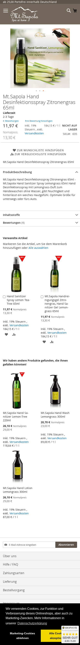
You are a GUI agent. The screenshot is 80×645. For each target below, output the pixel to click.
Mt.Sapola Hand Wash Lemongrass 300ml (55, 414)
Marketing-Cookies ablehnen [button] (22, 636)
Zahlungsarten (13, 573)
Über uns (10, 556)
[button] (36, 91)
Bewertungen (13, 222)
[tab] (40, 172)
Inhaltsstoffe (11, 215)
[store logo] (24, 14)
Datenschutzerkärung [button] (32, 623)
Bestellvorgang (14, 590)
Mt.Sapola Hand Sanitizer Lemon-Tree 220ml (16, 416)
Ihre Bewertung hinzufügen (38, 120)
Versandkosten (34, 133)
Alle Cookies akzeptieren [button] (57, 636)
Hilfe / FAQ (10, 564)
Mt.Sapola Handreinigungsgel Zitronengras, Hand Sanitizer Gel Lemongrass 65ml (57, 303)
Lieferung (10, 581)
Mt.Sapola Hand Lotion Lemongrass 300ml (17, 490)
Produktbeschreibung (17, 172)
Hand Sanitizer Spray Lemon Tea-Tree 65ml (18, 299)
